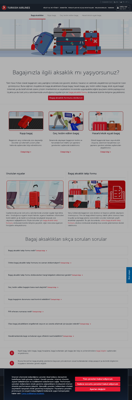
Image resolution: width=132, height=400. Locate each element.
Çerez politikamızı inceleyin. (32, 393)
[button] (97, 389)
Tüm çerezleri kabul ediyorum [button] (98, 379)
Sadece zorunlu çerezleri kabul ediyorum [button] (97, 384)
